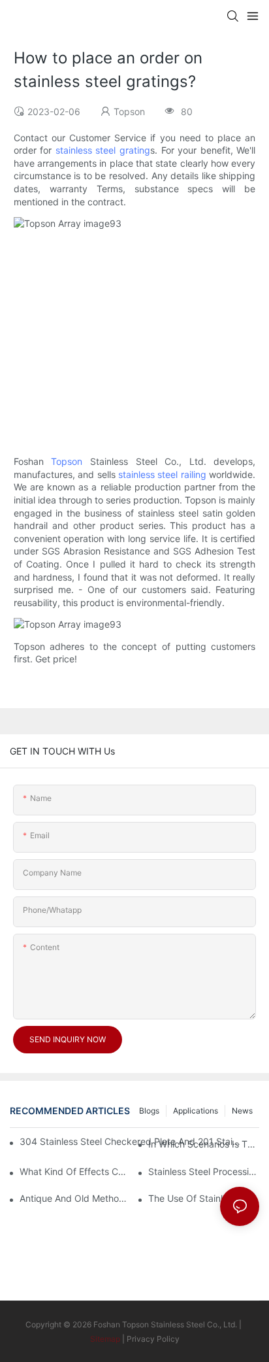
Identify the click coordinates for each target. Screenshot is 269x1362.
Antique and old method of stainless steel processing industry (75, 1198)
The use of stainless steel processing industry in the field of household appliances (203, 1198)
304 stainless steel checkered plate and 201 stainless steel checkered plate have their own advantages (132, 1141)
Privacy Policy (153, 1339)
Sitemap (105, 1339)
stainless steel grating (102, 150)
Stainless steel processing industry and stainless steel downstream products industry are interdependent (203, 1171)
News (242, 1110)
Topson (66, 461)
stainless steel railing (162, 474)
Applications (195, 1110)
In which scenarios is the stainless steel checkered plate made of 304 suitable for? (203, 1143)
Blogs (149, 1110)
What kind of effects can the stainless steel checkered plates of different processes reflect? (75, 1171)
